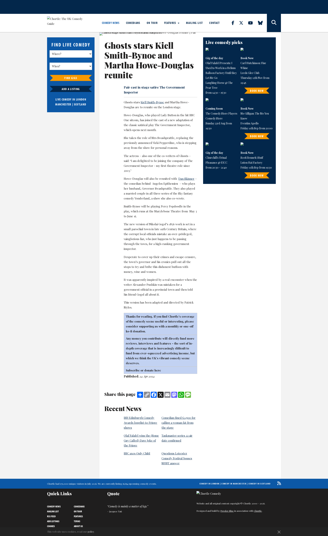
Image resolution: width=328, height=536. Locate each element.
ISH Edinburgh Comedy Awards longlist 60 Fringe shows (140, 422)
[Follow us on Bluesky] (262, 23)
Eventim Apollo (249, 123)
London (81, 99)
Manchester (63, 104)
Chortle (258, 510)
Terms (77, 521)
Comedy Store (214, 118)
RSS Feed (51, 516)
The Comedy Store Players (221, 113)
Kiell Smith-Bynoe (152, 102)
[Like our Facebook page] (235, 23)
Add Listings (53, 521)
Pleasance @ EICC (216, 162)
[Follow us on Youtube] (252, 23)
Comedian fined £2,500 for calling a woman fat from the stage (179, 422)
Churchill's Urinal (216, 157)
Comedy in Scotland (259, 483)
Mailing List (194, 23)
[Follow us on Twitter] (243, 23)
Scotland (80, 104)
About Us (78, 526)
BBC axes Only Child (137, 453)
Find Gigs (70, 78)
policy (91, 531)
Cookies (51, 526)
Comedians (133, 23)
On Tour (152, 23)
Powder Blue (227, 510)
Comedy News (111, 23)
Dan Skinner (186, 178)
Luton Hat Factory (251, 162)
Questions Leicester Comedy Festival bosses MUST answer (177, 458)
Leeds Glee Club (249, 73)
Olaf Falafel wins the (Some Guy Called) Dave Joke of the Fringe (141, 440)
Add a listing (71, 89)
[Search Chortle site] (274, 23)
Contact (214, 23)
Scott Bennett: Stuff (251, 157)
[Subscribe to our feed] (278, 483)
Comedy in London (209, 483)
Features (170, 23)
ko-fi (129, 331)
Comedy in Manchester (233, 483)
